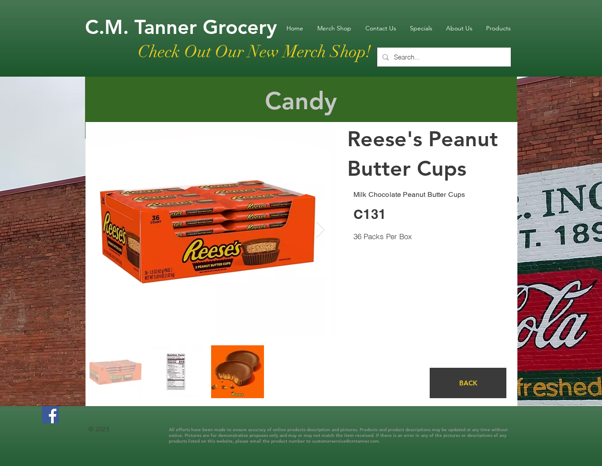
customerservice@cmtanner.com (345, 441)
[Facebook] (50, 414)
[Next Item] (321, 229)
